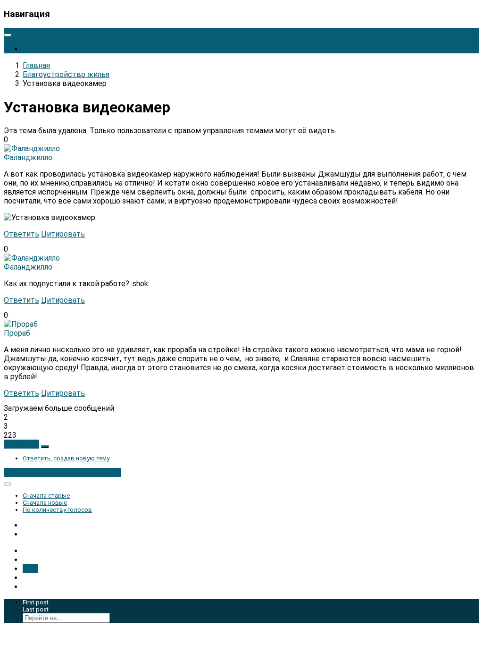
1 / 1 (30, 568)
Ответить (21, 233)
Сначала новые (45, 502)
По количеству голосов (57, 509)
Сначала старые (46, 495)
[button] (21, 444)
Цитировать (63, 233)
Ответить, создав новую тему (66, 458)
